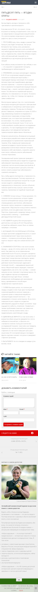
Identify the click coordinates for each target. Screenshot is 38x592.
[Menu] (35, 2)
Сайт (5, 416)
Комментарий (8, 396)
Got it (21, 590)
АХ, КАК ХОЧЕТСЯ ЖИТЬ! (9, 377)
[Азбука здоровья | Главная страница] (7, 2)
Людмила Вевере (11, 19)
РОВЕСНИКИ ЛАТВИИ (26, 377)
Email (22, 409)
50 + (2, 7)
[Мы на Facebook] (32, 433)
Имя (5, 409)
